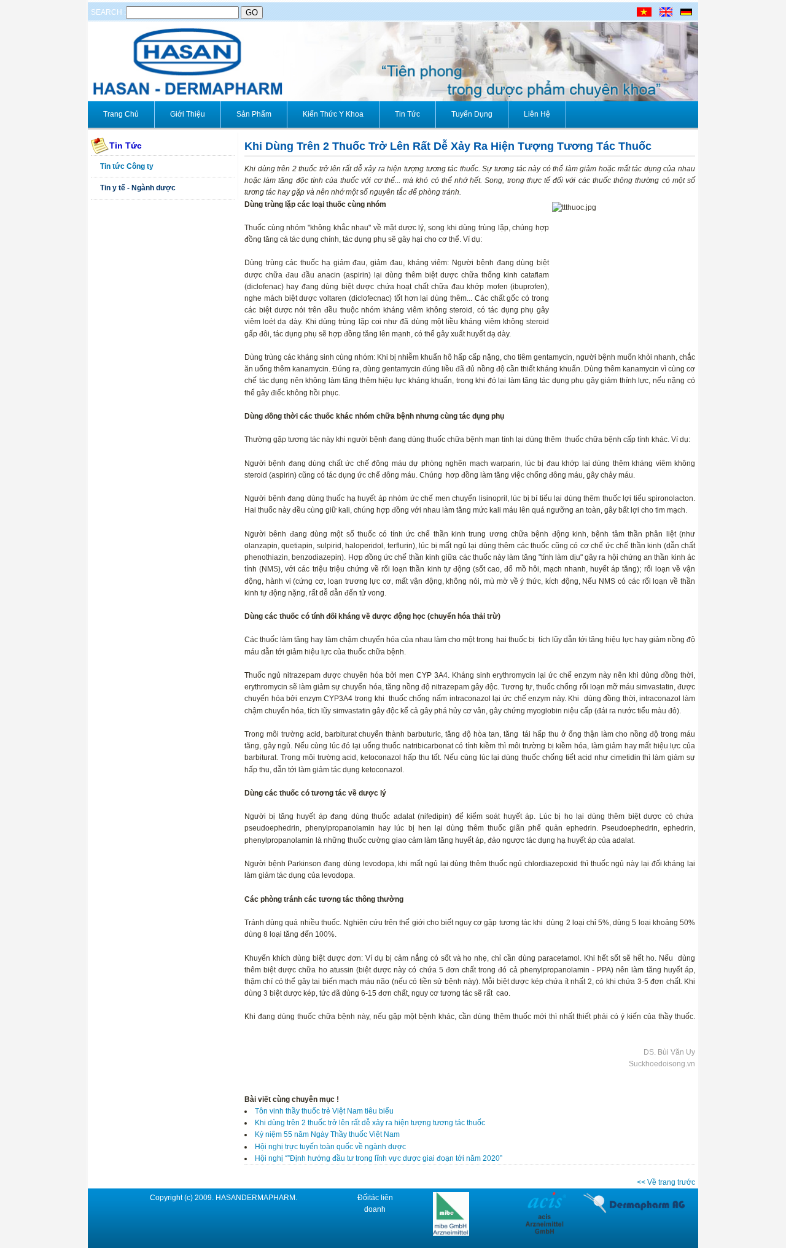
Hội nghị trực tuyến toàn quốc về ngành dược (330, 1146)
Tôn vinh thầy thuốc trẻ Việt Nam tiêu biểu (324, 1111)
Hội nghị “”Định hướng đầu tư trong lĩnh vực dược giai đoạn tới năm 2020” (378, 1158)
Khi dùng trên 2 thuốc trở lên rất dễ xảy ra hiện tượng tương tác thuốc (370, 1122)
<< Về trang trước (666, 1182)
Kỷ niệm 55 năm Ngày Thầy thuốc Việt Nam (327, 1134)
